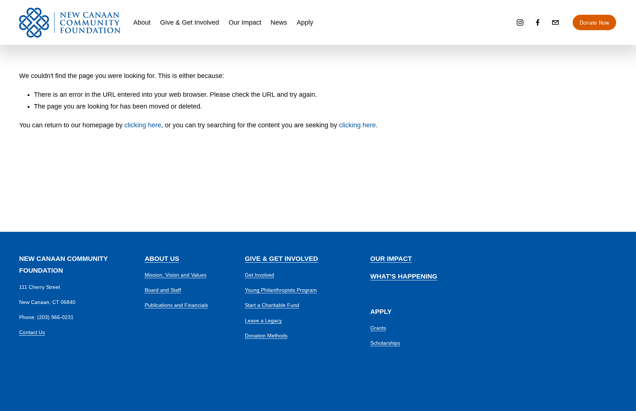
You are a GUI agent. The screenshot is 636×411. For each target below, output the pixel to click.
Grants (378, 328)
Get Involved (259, 275)
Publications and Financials (176, 305)
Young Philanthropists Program (281, 290)
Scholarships (385, 343)
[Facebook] (538, 22)
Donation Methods (266, 336)
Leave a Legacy (263, 320)
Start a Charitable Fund (272, 305)
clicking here (142, 125)
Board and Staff (163, 290)
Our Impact (245, 22)
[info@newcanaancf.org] (555, 22)
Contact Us (32, 332)
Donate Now (595, 22)
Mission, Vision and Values (175, 275)
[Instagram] (520, 22)
